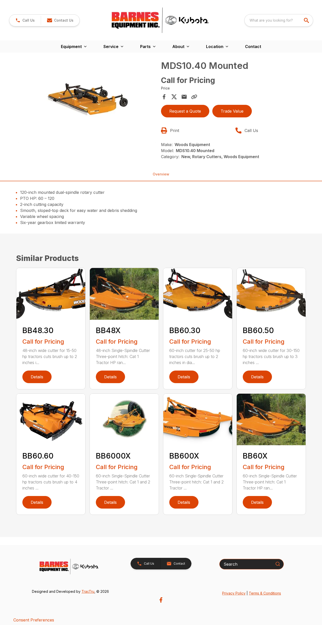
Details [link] (37, 376)
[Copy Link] (194, 97)
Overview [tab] (161, 174)
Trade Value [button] (232, 111)
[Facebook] (161, 600)
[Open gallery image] (87, 102)
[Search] (277, 563)
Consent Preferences (33, 619)
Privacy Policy (234, 593)
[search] (307, 20)
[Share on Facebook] (164, 97)
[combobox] (279, 20)
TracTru (88, 591)
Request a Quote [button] (185, 111)
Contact (253, 46)
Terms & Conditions (265, 593)
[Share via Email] (184, 97)
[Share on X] (174, 97)
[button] (25, 20)
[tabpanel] (87, 103)
